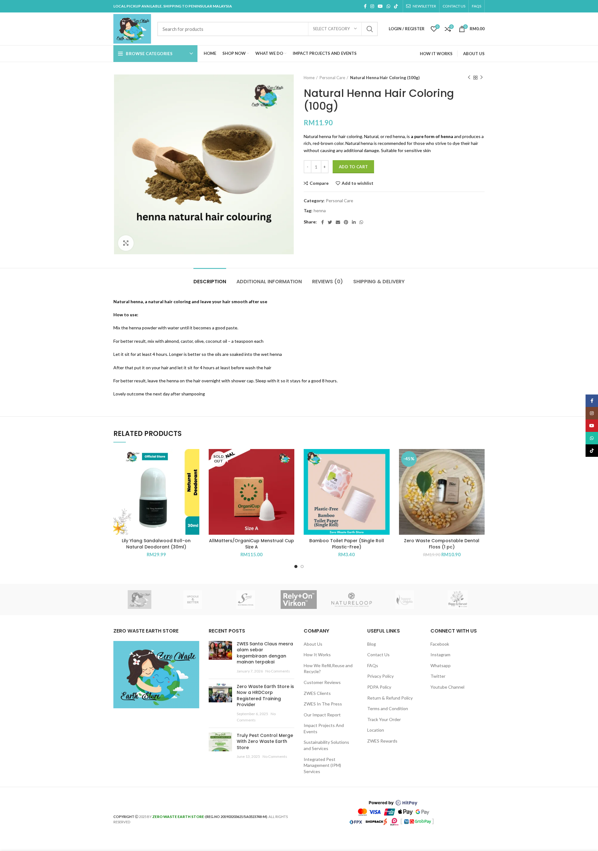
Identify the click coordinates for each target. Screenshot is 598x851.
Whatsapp (440, 665)
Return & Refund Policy (390, 697)
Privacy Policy (380, 676)
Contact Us (378, 654)
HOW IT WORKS (436, 53)
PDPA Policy (379, 687)
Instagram (440, 654)
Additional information (269, 281)
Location (375, 730)
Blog (371, 644)
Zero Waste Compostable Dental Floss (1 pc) (441, 544)
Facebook (439, 644)
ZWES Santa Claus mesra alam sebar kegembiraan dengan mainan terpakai (265, 653)
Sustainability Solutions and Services (326, 745)
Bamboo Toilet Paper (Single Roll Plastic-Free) (346, 544)
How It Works (317, 654)
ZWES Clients (317, 693)
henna (320, 210)
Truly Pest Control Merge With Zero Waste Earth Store (265, 741)
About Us (313, 644)
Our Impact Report (322, 714)
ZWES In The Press (323, 703)
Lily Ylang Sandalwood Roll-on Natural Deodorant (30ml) (156, 544)
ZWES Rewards (382, 740)
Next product (481, 77)
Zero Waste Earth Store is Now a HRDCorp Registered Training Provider (265, 695)
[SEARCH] (369, 29)
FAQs (372, 665)
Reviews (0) (327, 281)
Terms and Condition (387, 708)
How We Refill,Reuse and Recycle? (328, 668)
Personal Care (332, 77)
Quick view (194, 473)
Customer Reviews (322, 682)
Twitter (437, 676)
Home (309, 77)
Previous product (469, 77)
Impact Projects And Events (324, 728)
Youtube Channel (447, 687)
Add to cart (353, 166)
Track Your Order (384, 719)
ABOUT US (474, 53)
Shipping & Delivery (379, 281)
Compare (319, 183)
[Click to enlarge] (126, 243)
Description (209, 281)
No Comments (277, 671)
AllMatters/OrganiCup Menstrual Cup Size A (251, 544)
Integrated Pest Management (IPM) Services (322, 765)
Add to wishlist (357, 183)
